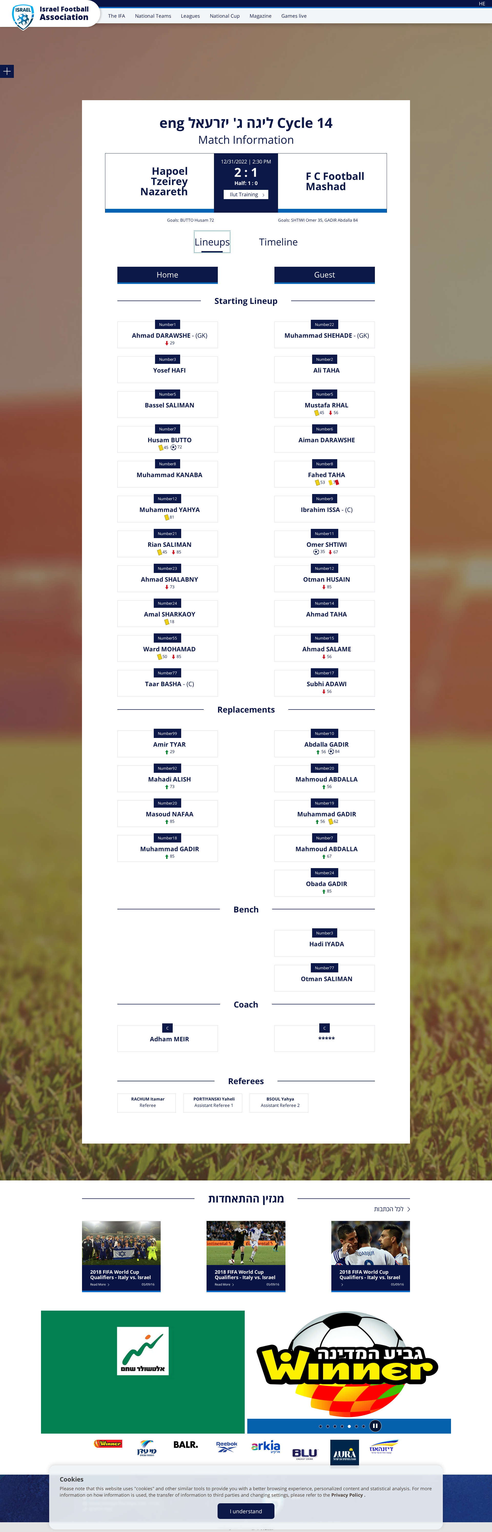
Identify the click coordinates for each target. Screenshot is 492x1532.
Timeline (278, 241)
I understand (246, 1511)
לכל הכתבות (388, 1209)
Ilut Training (244, 194)
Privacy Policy (347, 1495)
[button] (375, 1426)
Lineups (212, 241)
